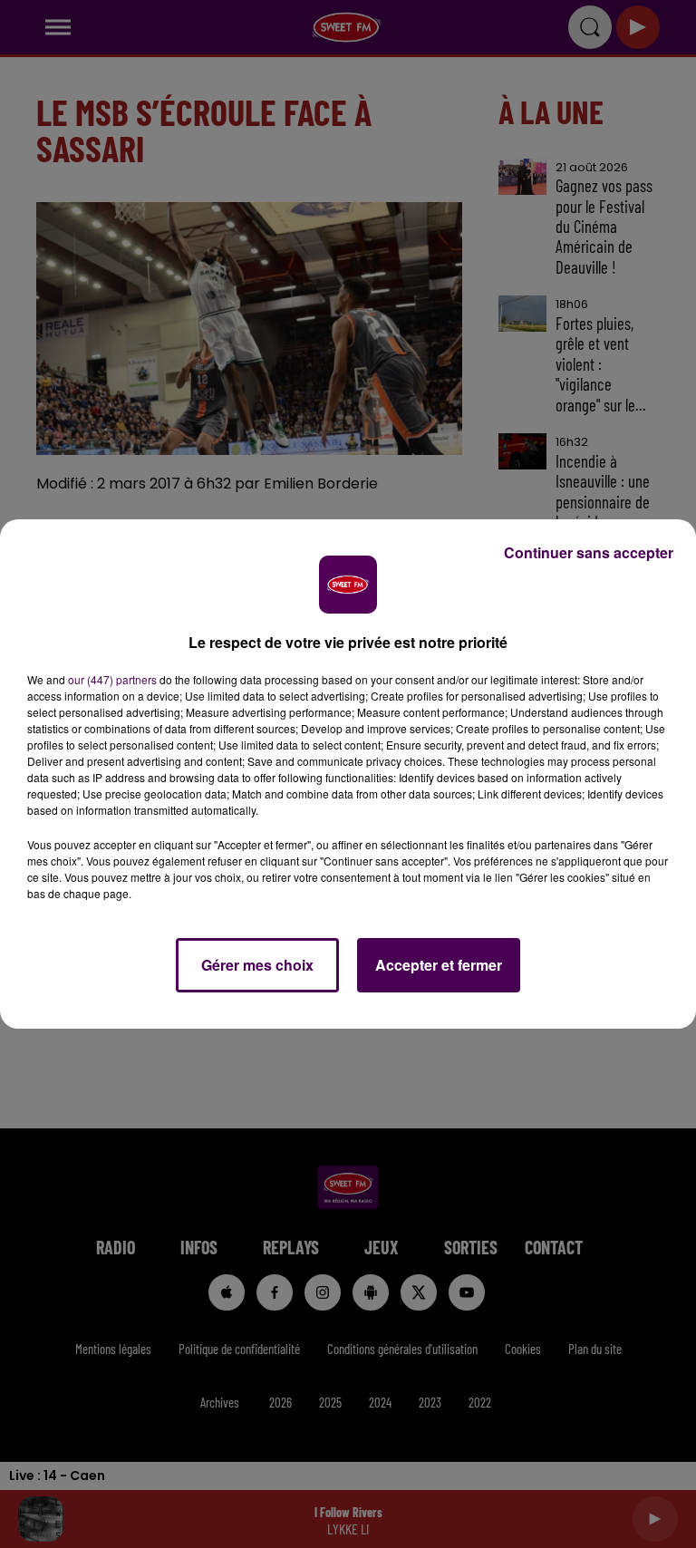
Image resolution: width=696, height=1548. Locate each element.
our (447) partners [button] (112, 679)
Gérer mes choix (257, 964)
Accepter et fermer (438, 964)
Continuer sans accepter (588, 552)
